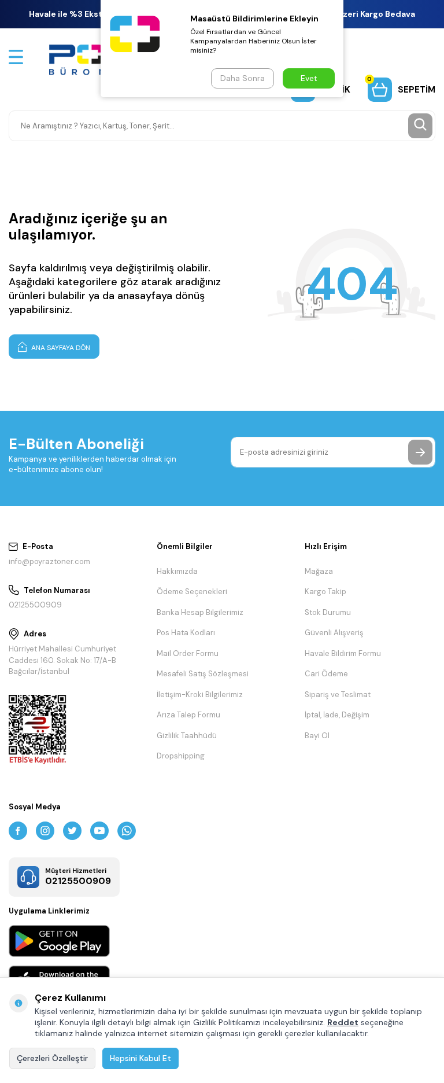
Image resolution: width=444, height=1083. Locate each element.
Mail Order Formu (188, 653)
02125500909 (35, 605)
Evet (309, 78)
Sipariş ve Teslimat (338, 694)
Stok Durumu (328, 612)
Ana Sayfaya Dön (59, 347)
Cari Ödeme (326, 674)
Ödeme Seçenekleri (192, 591)
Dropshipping (181, 756)
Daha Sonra (242, 78)
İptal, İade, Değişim (337, 715)
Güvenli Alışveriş (334, 633)
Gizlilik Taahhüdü (187, 736)
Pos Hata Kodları (186, 633)
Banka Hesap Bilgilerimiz (200, 612)
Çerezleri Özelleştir (52, 1058)
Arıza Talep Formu (188, 715)
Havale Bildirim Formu (343, 653)
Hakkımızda (177, 571)
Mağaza (319, 571)
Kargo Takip (325, 591)
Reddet (342, 1022)
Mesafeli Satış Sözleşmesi (203, 674)
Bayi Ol (317, 736)
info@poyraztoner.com (49, 561)
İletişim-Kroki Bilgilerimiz (200, 694)
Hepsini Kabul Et (140, 1058)
